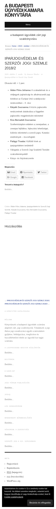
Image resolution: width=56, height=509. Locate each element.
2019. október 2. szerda (14, 74)
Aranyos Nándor (33, 74)
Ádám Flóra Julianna (18, 206)
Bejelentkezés (13, 468)
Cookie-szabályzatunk (13, 497)
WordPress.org (13, 481)
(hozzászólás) (15, 476)
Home (14, 46)
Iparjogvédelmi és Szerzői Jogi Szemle (19, 77)
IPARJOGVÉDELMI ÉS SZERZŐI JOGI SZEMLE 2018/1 (28, 300)
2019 (20, 46)
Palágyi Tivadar (10, 213)
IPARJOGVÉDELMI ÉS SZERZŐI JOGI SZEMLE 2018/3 (26, 304)
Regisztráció (12, 464)
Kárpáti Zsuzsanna (18, 210)
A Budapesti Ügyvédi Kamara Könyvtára (24, 10)
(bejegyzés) (14, 472)
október (27, 46)
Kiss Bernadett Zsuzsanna (36, 210)
